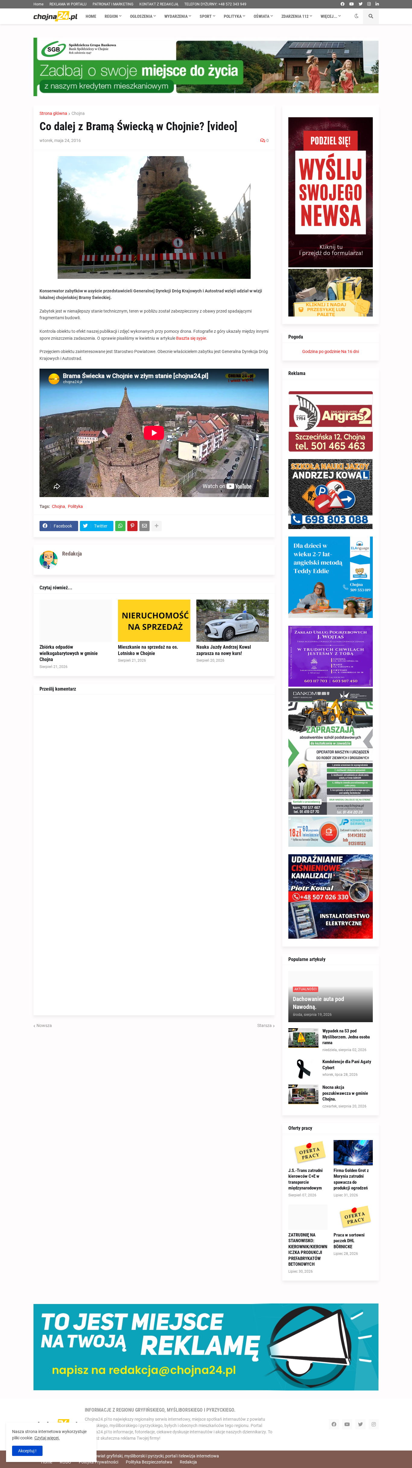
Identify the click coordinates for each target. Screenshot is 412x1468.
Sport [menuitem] (206, 16)
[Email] (144, 526)
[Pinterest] (132, 526)
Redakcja (188, 1462)
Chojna (78, 113)
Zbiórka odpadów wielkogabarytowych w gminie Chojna (69, 653)
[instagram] (369, 4)
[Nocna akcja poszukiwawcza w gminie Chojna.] (303, 1094)
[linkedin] (377, 4)
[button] (356, 16)
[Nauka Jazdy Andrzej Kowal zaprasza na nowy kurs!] (232, 621)
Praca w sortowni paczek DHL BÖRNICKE (349, 1240)
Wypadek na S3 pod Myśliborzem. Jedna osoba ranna (346, 1036)
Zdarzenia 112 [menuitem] (295, 16)
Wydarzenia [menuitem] (176, 16)
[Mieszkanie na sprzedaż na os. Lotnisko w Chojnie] (154, 621)
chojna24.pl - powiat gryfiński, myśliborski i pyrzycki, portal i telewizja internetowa (143, 1456)
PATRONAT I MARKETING (113, 4)
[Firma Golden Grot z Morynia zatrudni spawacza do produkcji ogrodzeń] (353, 1152)
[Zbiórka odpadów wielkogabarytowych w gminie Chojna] (76, 621)
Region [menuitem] (111, 16)
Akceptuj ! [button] (27, 1450)
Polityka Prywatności (98, 1462)
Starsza (264, 1025)
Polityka (75, 506)
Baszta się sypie (191, 338)
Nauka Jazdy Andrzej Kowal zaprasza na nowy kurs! (223, 650)
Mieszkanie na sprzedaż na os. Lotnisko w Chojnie (148, 650)
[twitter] (361, 4)
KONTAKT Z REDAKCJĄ (158, 4)
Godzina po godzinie (321, 351)
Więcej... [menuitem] (329, 16)
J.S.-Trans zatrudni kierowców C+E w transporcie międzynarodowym (305, 1179)
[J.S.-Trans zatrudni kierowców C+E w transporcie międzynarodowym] (308, 1152)
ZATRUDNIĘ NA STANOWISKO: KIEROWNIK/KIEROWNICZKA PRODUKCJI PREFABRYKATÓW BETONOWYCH (307, 1249)
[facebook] (342, 4)
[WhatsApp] (120, 526)
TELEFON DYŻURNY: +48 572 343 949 (215, 4)
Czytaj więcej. (47, 1437)
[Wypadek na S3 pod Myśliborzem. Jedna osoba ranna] (303, 1038)
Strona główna (53, 113)
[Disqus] (154, 776)
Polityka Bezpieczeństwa (149, 1462)
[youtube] (351, 4)
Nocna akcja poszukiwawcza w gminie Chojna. (345, 1093)
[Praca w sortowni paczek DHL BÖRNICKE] (353, 1217)
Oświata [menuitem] (261, 16)
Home (38, 4)
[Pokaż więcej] (156, 526)
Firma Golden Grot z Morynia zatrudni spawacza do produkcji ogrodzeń (351, 1179)
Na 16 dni (350, 351)
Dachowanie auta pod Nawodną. (318, 1002)
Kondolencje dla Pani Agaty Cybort (346, 1064)
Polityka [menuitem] (233, 16)
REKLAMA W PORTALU (68, 4)
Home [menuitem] (91, 16)
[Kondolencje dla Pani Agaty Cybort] (303, 1069)
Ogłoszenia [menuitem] (141, 16)
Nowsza (44, 1025)
